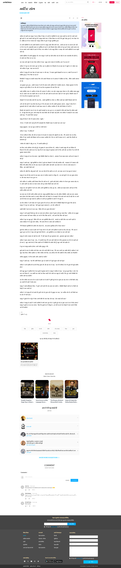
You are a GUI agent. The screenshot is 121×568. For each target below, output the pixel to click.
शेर (26, 2)
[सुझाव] (69, 18)
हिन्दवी (55, 535)
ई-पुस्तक (41, 2)
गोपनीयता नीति (54, 526)
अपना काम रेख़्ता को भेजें (28, 547)
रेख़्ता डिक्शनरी (57, 541)
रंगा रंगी (40, 328)
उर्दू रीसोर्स (25, 544)
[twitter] (28, 561)
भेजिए (92, 561)
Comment (74, 480)
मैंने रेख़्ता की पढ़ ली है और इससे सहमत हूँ (57, 526)
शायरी (53, 2)
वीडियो (35, 2)
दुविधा (32, 328)
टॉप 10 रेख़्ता (57, 328)
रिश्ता (66, 328)
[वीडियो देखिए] (21, 18)
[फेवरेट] (77, 18)
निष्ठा (25, 328)
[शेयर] (73, 18)
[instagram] (35, 561)
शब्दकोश (30, 2)
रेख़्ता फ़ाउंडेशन (42, 535)
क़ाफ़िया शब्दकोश (26, 538)
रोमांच (54, 333)
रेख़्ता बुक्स (56, 547)
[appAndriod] (49, 561)
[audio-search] (88, 2)
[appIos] (58, 561)
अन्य (57, 2)
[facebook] (25, 561)
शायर (22, 2)
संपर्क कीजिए (41, 541)
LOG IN (100, 2)
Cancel (67, 480)
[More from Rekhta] (106, 2)
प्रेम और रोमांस (45, 333)
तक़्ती (24, 541)
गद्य (45, 2)
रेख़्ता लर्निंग (56, 544)
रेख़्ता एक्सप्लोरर (42, 547)
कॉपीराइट (38, 566)
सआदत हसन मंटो (24, 13)
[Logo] (7, 2)
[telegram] (38, 561)
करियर (40, 544)
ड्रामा (73, 328)
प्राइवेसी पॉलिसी (26, 566)
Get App (112, 2)
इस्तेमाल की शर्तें (33, 566)
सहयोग (24, 535)
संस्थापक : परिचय (42, 538)
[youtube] (31, 561)
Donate (117, 2)
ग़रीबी (48, 328)
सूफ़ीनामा (56, 538)
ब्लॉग (49, 2)
